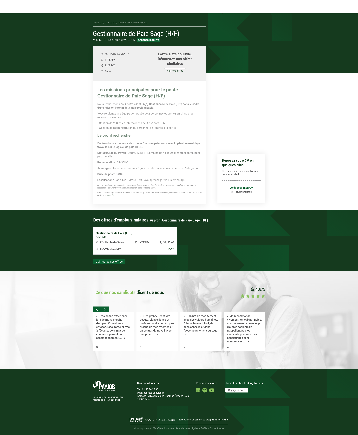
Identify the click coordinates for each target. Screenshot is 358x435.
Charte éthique (217, 428)
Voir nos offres (175, 70)
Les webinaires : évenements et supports (143, 2)
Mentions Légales (189, 428)
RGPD (204, 428)
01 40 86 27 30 (150, 389)
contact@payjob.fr (153, 392)
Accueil (97, 23)
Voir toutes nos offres (109, 261)
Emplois (109, 23)
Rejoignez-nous (236, 390)
